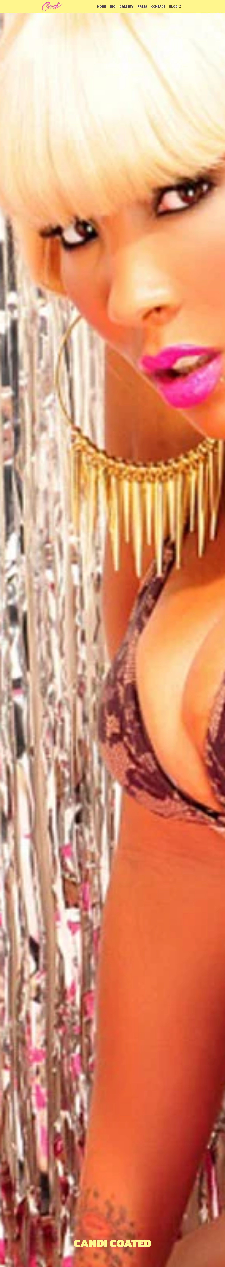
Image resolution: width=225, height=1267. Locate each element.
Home (101, 6)
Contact (158, 6)
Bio (112, 6)
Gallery (126, 6)
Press (142, 6)
